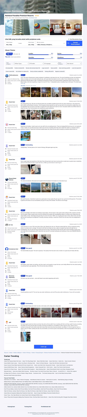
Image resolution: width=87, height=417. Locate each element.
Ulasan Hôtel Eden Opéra (42, 361)
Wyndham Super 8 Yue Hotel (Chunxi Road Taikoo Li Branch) (43, 371)
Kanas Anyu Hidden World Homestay (21, 371)
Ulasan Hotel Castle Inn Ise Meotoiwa (64, 365)
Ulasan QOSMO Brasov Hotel (10, 367)
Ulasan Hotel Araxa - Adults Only (56, 361)
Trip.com (6, 352)
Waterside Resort (8, 371)
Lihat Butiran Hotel (33, 17)
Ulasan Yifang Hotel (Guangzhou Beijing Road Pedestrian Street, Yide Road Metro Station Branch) (25, 397)
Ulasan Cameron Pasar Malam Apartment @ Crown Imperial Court (18, 365)
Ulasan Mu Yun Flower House (10, 369)
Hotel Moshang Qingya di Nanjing (65, 379)
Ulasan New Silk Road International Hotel (58, 363)
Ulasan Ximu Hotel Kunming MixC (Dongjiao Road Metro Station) (62, 397)
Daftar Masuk (9, 42)
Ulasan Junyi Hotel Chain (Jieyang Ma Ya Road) (44, 365)
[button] (75, 2)
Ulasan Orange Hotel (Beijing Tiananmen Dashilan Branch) (46, 393)
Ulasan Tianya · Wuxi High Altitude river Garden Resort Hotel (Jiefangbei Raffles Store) (23, 395)
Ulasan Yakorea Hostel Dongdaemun (26, 367)
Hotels (10, 352)
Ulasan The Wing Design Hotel (29, 361)
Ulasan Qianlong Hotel (41, 369)
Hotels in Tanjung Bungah (37, 352)
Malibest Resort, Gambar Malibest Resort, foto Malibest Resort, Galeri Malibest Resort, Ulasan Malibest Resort (28, 381)
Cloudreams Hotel (37, 373)
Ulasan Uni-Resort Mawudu (42, 363)
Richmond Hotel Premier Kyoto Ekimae (12, 375)
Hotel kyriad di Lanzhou (51, 379)
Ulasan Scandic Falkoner (70, 361)
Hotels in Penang (26, 352)
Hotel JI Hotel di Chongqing (23, 379)
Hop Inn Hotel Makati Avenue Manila (63, 373)
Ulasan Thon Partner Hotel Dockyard (62, 367)
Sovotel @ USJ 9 (62, 371)
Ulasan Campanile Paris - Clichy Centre (44, 367)
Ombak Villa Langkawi (72, 371)
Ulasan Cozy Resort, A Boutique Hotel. (26, 363)
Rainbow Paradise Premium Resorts (52, 352)
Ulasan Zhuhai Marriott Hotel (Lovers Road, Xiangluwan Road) (60, 369)
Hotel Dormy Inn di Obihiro (10, 379)
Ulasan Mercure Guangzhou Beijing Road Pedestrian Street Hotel (18, 393)
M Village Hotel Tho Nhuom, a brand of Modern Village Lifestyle (18, 373)
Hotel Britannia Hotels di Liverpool (37, 379)
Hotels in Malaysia (17, 352)
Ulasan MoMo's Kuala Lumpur (10, 363)
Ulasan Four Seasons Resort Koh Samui (12, 361)
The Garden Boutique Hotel (48, 373)
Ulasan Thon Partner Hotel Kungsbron (26, 369)
